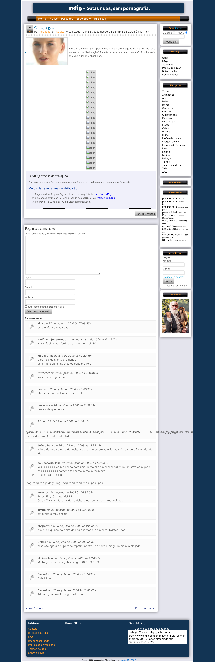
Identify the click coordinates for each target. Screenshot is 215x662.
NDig (165, 61)
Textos (166, 161)
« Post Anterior (34, 608)
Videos (166, 168)
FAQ (30, 636)
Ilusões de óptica (171, 138)
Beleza (166, 101)
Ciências (166, 111)
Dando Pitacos (170, 74)
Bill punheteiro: (170, 240)
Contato (32, 628)
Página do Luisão (171, 67)
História (166, 131)
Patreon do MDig (105, 197)
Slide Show (84, 18)
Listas (165, 148)
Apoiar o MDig (104, 194)
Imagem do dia (170, 141)
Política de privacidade (41, 644)
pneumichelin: (169, 198)
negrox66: (168, 226)
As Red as (167, 64)
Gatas (165, 128)
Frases (53, 18)
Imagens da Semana (173, 144)
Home (42, 18)
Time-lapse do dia (172, 165)
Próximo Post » (144, 608)
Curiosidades (169, 114)
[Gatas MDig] (75, 8)
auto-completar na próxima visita (46, 306)
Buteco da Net (170, 71)
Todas (165, 91)
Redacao (45, 31)
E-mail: (28, 287)
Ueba (165, 57)
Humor (165, 134)
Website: (29, 297)
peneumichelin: (170, 212)
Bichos (165, 104)
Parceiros (67, 18)
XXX (164, 171)
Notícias (166, 155)
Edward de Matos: (172, 234)
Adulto (60, 31)
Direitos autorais (38, 632)
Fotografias (168, 121)
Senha (166, 268)
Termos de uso (37, 648)
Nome (28, 277)
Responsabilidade (38, 640)
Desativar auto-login (176, 285)
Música (166, 151)
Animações (168, 94)
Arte (164, 98)
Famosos (167, 118)
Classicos (167, 108)
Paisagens (168, 158)
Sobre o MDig (36, 652)
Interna (178, 28)
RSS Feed (100, 18)
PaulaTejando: (170, 215)
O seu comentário (55, 233)
